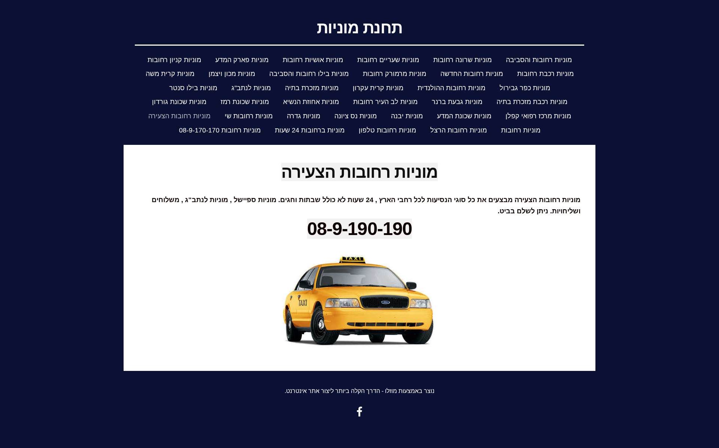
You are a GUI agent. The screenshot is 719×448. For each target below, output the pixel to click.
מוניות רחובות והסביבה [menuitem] (539, 60)
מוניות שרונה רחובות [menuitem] (462, 60)
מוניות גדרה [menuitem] (303, 116)
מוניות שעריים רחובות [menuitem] (388, 60)
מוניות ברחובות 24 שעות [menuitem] (310, 130)
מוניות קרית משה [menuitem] (170, 73)
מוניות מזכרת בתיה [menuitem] (312, 88)
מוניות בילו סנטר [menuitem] (193, 88)
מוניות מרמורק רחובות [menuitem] (394, 73)
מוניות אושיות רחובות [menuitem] (313, 60)
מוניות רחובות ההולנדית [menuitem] (451, 88)
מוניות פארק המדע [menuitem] (242, 60)
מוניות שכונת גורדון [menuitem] (179, 102)
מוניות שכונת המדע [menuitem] (464, 116)
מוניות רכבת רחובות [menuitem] (545, 73)
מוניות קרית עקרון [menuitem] (378, 88)
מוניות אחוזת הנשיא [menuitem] (311, 102)
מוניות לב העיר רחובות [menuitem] (385, 102)
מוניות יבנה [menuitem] (407, 116)
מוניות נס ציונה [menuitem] (355, 116)
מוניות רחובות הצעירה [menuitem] (179, 116)
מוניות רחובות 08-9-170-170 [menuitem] (220, 130)
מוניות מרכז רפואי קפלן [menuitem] (538, 116)
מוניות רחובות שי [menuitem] (249, 116)
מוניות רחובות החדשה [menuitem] (471, 73)
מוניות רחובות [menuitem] (520, 130)
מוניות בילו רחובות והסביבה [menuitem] (309, 73)
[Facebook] (359, 411)
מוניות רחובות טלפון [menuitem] (387, 130)
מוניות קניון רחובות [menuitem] (174, 60)
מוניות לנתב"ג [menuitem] (251, 88)
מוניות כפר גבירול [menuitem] (525, 88)
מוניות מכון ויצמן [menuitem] (232, 73)
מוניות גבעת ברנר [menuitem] (457, 102)
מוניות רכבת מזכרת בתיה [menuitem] (532, 102)
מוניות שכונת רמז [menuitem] (245, 102)
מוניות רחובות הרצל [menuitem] (458, 130)
